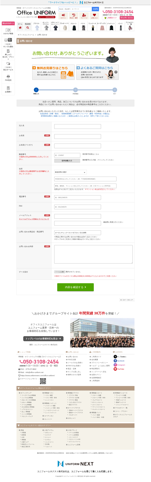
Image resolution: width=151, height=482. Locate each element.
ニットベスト (49, 400)
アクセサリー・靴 (121, 408)
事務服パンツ (96, 412)
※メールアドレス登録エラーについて (34, 219)
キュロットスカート (98, 409)
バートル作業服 (74, 432)
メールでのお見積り (75, 363)
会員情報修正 (96, 378)
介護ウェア (25, 442)
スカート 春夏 (96, 395)
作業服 (24, 432)
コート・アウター (121, 411)
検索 (94, 9)
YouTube (120, 369)
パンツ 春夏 (96, 415)
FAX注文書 (72, 360)
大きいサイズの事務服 (29, 400)
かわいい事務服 (26, 402)
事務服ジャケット (50, 403)
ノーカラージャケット (52, 410)
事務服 (24, 439)
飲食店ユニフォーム (28, 444)
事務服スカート (97, 393)
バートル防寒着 (74, 435)
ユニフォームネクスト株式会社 (45, 345)
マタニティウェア (27, 416)
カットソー (48, 419)
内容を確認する (74, 287)
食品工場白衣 (26, 446)
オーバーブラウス (74, 408)
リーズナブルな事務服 (29, 395)
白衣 (23, 437)
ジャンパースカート (122, 405)
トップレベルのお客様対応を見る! (42, 338)
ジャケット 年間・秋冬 (52, 408)
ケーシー (48, 437)
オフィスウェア (26, 393)
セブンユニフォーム (74, 441)
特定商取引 (95, 369)
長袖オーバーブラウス (76, 412)
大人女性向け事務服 (28, 407)
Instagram (121, 365)
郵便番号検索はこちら (91, 154)
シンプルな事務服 (27, 397)
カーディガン (49, 416)
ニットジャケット (51, 412)
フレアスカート (97, 400)
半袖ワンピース (121, 400)
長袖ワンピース (121, 402)
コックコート (49, 442)
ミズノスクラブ (73, 437)
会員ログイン (96, 375)
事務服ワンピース (121, 393)
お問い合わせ (127, 18)
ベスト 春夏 (49, 395)
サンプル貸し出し (74, 372)
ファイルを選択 (59, 272)
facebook (120, 361)
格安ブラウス (73, 405)
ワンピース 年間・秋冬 (123, 397)
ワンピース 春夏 (121, 395)
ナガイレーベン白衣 (74, 439)
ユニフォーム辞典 (74, 445)
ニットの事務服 (26, 414)
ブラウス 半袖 (73, 395)
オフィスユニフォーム (42, 324)
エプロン (48, 439)
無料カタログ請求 (74, 375)
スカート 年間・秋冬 (98, 397)
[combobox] (75, 9)
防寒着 (24, 435)
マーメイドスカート (98, 407)
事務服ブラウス (73, 393)
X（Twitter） (122, 357)
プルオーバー (73, 415)
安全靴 (47, 444)
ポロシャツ (72, 418)
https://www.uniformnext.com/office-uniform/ (38, 375)
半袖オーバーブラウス (76, 410)
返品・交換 (72, 369)
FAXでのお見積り (74, 366)
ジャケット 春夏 (50, 405)
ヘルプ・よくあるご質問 (100, 366)
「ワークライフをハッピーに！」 (63, 2)
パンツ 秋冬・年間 (98, 417)
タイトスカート (97, 405)
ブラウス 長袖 (73, 400)
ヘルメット (48, 446)
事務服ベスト (49, 393)
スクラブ (48, 435)
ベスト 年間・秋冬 (51, 397)
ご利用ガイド (96, 357)
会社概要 (94, 360)
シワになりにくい (27, 409)
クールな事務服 (26, 405)
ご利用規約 (95, 381)
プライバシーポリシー (99, 363)
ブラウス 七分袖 (74, 397)
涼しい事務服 (26, 411)
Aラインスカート (97, 402)
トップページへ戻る (98, 372)
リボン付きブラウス (75, 402)
